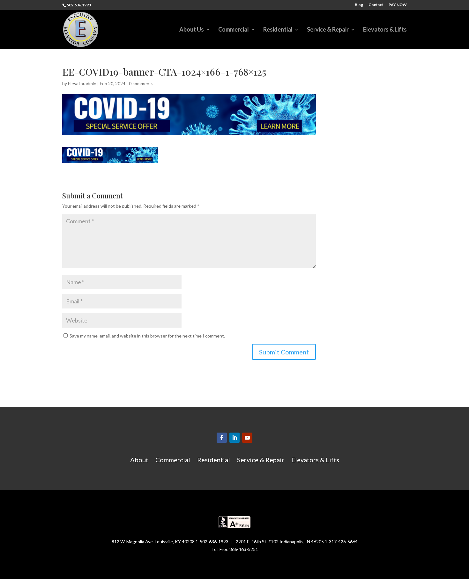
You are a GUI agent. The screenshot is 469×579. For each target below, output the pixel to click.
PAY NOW (398, 5)
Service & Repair (328, 30)
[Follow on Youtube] (247, 438)
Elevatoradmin (82, 83)
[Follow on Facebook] (222, 438)
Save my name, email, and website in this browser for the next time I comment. (147, 335)
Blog (359, 5)
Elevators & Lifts (385, 30)
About (139, 460)
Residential (278, 30)
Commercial (233, 30)
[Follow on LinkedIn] (234, 438)
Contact (375, 5)
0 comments (141, 83)
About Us (191, 30)
